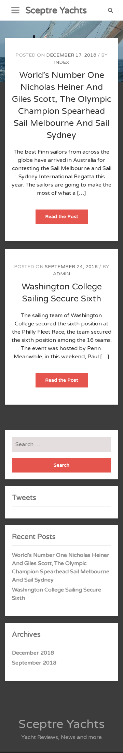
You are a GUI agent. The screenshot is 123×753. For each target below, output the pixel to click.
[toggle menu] (15, 10)
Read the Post (66, 218)
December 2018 (33, 652)
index (61, 62)
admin (61, 274)
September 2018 (34, 662)
